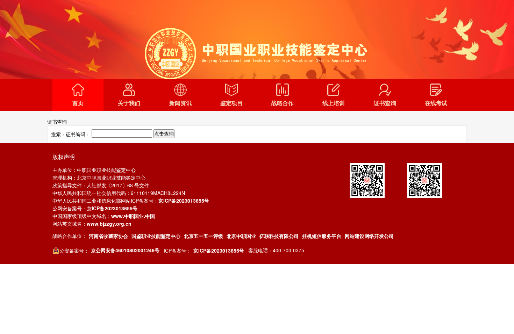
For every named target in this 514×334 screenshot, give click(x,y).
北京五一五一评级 (203, 235)
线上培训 (333, 103)
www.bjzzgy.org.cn (109, 223)
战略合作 (282, 103)
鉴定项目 (231, 103)
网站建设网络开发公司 (369, 235)
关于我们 (129, 103)
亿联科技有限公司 (279, 235)
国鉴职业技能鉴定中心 (155, 235)
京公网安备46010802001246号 (125, 250)
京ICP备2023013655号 (183, 200)
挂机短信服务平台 (321, 235)
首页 (78, 103)
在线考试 (436, 103)
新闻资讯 (180, 103)
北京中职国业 (241, 235)
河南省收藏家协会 (108, 235)
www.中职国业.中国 (133, 215)
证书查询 (385, 103)
